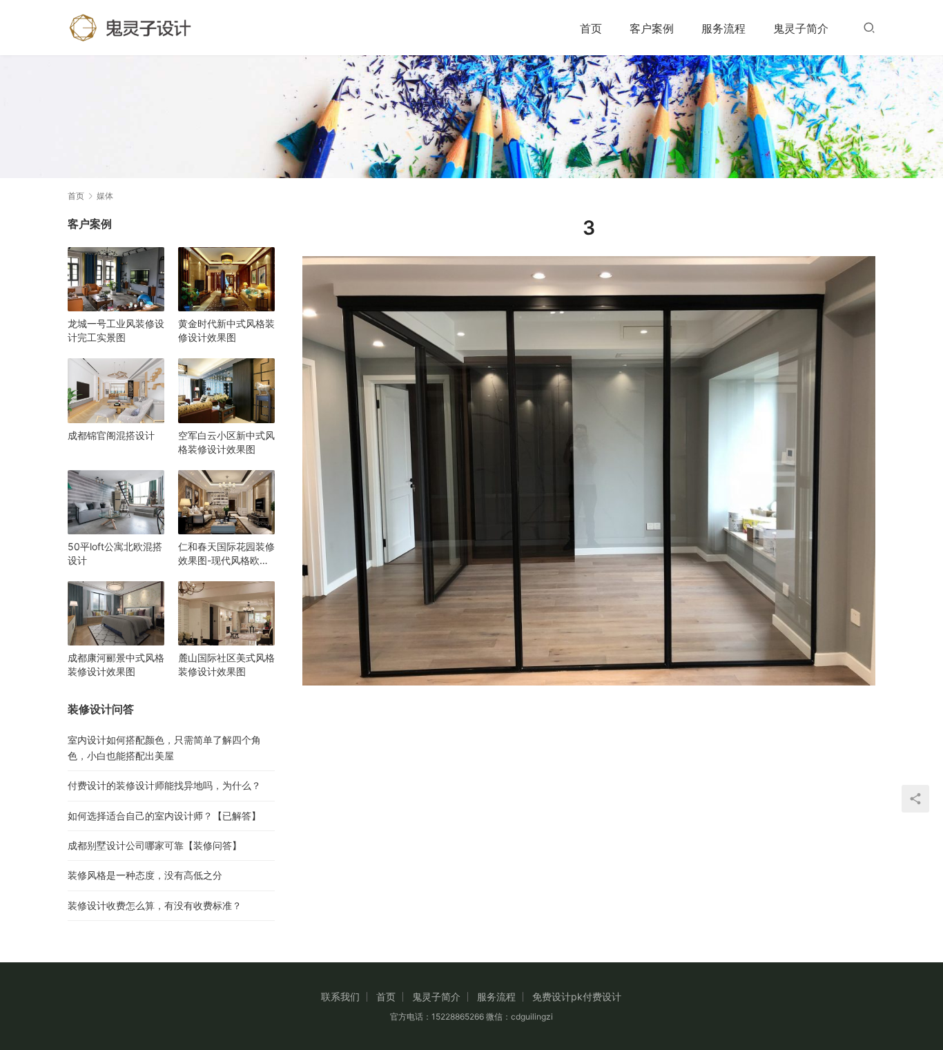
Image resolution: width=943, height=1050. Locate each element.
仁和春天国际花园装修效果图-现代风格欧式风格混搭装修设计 (226, 554)
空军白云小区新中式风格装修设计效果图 (226, 442)
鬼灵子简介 (800, 28)
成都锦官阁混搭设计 (111, 435)
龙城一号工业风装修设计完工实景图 (116, 330)
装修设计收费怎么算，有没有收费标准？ (155, 905)
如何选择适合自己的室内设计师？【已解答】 (164, 815)
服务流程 (723, 28)
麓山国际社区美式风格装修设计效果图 (226, 664)
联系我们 (340, 996)
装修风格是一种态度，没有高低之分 (145, 875)
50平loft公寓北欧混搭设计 (115, 553)
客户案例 (652, 28)
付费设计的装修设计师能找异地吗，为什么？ (164, 785)
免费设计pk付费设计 (576, 996)
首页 (591, 28)
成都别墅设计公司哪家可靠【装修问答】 (155, 845)
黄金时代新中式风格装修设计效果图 (226, 330)
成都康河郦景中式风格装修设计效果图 (116, 664)
